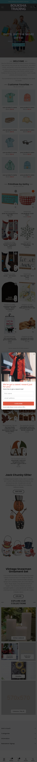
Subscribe (19, 404)
